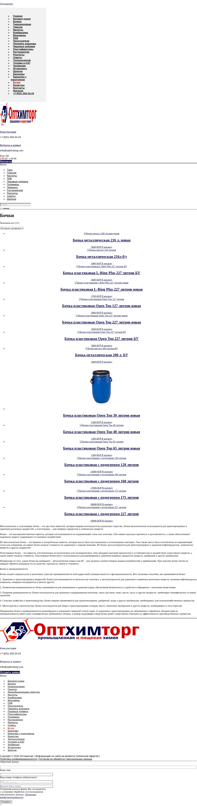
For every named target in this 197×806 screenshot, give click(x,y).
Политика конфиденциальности (18, 759)
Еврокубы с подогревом (18, 78)
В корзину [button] (107, 247)
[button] (73, 164)
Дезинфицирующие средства (24, 692)
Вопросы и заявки (10, 145)
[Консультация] (1, 129)
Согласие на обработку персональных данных (65, 759)
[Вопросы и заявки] (1, 142)
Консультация (8, 132)
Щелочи (11, 199)
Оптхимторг (6, 3)
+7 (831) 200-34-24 (23, 93)
